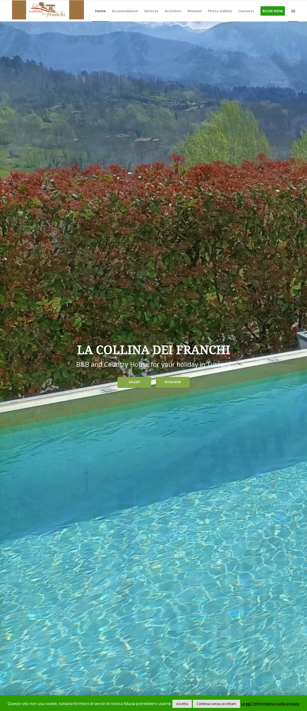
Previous (11, 366)
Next (296, 366)
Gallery (134, 382)
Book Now (173, 382)
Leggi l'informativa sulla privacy (270, 703)
